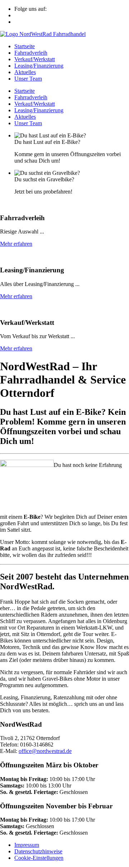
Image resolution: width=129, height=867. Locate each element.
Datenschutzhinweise (38, 851)
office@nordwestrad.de (45, 751)
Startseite (24, 46)
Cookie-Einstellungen (38, 858)
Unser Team (28, 79)
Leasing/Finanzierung (38, 66)
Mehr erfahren (16, 244)
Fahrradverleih (30, 53)
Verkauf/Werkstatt (34, 59)
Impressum (26, 845)
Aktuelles (25, 72)
